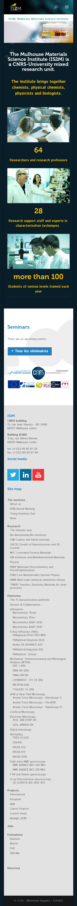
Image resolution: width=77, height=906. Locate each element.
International (17, 794)
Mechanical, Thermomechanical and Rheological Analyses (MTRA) (38, 660)
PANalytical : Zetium (24, 654)
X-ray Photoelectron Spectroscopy (30, 779)
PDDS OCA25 (21, 738)
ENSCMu (15, 853)
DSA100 (17, 742)
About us (15, 504)
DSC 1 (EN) (19, 666)
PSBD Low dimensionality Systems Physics (35, 575)
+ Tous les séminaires (29, 351)
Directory (13, 868)
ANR (12, 804)
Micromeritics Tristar (24, 613)
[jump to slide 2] (36, 39)
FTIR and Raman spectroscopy (28, 774)
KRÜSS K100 (20, 757)
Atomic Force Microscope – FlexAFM (34, 702)
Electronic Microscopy (22, 717)
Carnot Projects (19, 809)
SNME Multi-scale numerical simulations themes (37, 580)
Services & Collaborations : (26, 605)
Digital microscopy (20, 730)
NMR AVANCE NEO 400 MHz (29, 765)
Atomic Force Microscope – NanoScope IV (37, 707)
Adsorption (16, 609)
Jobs (10, 826)
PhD (12, 848)
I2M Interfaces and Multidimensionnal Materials (37, 557)
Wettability (16, 734)
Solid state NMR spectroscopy (27, 762)
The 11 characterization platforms (30, 600)
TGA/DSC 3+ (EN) (23, 689)
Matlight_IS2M (18, 818)
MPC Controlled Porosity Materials (30, 553)
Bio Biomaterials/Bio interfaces (28, 535)
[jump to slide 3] (40, 39)
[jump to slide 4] (44, 39)
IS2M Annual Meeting (22, 509)
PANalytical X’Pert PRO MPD (29, 635)
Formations (15, 835)
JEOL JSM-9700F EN (24, 720)
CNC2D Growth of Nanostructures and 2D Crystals (35, 546)
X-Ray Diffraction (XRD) (24, 632)
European (15, 799)
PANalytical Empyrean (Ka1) (29, 640)
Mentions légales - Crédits (45, 901)
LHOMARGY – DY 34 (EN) (28, 680)
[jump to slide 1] (33, 39)
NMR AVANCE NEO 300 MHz (29, 770)
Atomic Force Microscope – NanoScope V (37, 698)
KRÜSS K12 (19, 747)
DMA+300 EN (20, 675)
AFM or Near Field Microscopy (27, 694)
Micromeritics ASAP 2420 (27, 622)
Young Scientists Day (22, 514)
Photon (14, 562)
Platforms (14, 596)
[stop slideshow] (48, 39)
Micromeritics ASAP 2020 (27, 627)
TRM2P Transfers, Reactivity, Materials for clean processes (38, 586)
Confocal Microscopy (22, 712)
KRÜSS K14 (19, 752)
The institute (16, 500)
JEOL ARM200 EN (23, 725)
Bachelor (15, 839)
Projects (13, 791)
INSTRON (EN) (21, 685)
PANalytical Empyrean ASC (28, 649)
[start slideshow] (29, 39)
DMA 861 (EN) (21, 670)
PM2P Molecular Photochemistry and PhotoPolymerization (31, 568)
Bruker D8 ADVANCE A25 (28, 645)
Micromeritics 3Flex (24, 617)
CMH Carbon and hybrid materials (29, 540)
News (13, 518)
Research (13, 526)
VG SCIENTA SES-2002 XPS (29, 783)
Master (14, 843)
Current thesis (18, 813)
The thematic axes (21, 530)
